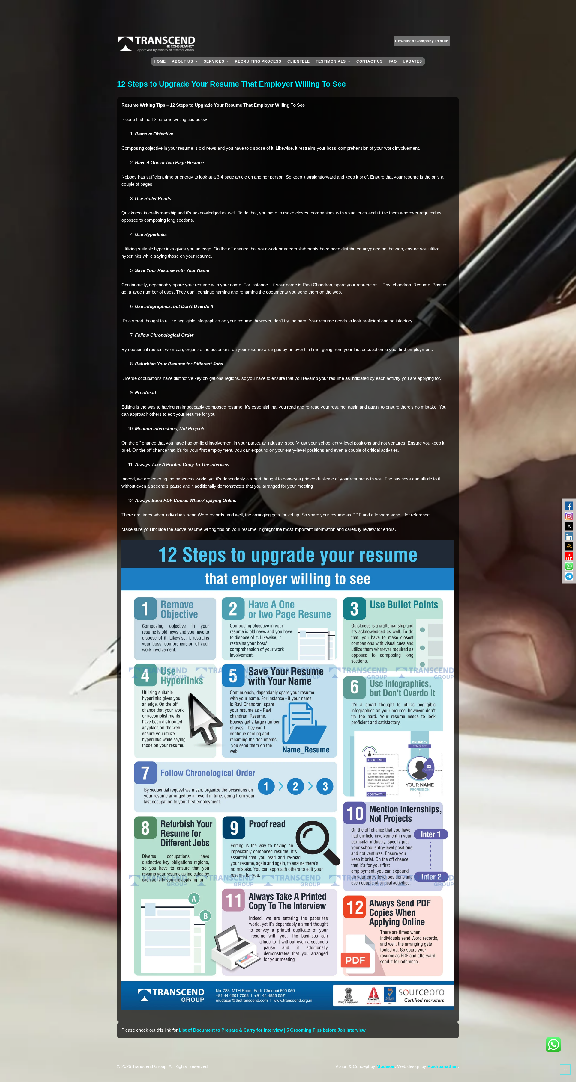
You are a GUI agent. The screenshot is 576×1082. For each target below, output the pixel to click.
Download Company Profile (421, 41)
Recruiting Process (258, 61)
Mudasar (385, 1066)
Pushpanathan (443, 1066)
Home (160, 61)
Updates (412, 61)
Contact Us (369, 61)
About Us (182, 61)
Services (214, 61)
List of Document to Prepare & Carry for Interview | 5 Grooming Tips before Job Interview (272, 1030)
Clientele (298, 61)
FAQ (393, 61)
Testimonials (331, 61)
